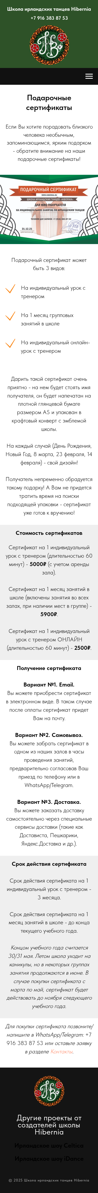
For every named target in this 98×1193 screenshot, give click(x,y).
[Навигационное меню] (89, 76)
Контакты (61, 1051)
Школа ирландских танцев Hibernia (49, 9)
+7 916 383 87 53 (49, 18)
